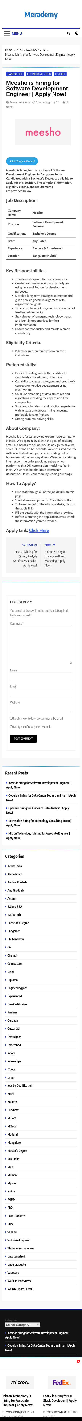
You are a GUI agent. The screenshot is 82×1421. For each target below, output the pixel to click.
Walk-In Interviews (19, 1281)
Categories (11, 1320)
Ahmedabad (14, 874)
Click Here (39, 530)
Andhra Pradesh (17, 882)
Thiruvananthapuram (20, 1248)
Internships (14, 1061)
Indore (11, 1053)
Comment (16, 623)
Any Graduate (15, 890)
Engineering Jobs (39, 74)
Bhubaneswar (15, 939)
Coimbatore (14, 964)
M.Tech (11, 1126)
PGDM (11, 1199)
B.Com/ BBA (14, 907)
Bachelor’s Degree (18, 923)
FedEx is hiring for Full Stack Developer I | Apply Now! (60, 1400)
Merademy (41, 14)
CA (9, 947)
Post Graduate (16, 1216)
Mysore (11, 1183)
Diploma (12, 980)
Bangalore (15, 74)
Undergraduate (16, 1264)
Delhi (10, 972)
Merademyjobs (20, 102)
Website (15, 702)
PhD (10, 1207)
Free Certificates (17, 1004)
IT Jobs (60, 74)
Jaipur (10, 1077)
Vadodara (13, 1273)
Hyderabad (14, 1045)
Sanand (12, 1232)
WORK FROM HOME (20, 1289)
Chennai (12, 955)
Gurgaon (12, 1020)
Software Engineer (18, 1240)
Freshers (12, 1012)
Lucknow (12, 1110)
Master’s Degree (17, 1151)
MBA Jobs (13, 1159)
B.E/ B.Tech (14, 915)
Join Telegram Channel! (23, 161)
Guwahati (13, 1028)
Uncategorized (16, 1256)
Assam (11, 898)
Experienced (14, 996)
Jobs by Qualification (19, 1085)
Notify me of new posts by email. (32, 727)
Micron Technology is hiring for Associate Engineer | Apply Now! (17, 1400)
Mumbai (12, 1175)
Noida (11, 1191)
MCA (10, 1167)
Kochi (10, 1094)
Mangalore (14, 1142)
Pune (10, 1224)
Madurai (12, 1134)
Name (13, 670)
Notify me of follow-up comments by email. (38, 718)
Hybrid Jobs (14, 1037)
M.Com (11, 1118)
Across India (14, 866)
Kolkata (12, 1102)
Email (13, 686)
